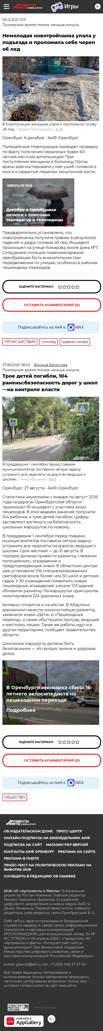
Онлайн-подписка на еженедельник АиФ (47, 838)
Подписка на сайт (23, 845)
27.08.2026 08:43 (16, 365)
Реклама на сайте (76, 851)
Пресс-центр (69, 831)
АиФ (59, 129)
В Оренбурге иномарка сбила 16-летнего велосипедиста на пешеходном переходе (49, 694)
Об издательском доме (28, 831)
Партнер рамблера (45, 1007)
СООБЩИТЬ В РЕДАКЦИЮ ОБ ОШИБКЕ (39, 876)
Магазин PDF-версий (67, 845)
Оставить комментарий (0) (52, 305)
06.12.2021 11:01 (14, 20)
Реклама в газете (21, 858)
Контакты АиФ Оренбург (29, 851)
